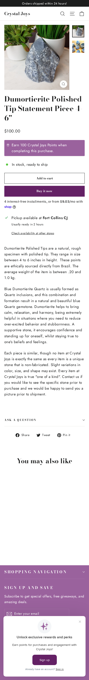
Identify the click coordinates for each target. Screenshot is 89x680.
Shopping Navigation (35, 572)
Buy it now (44, 191)
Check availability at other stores (32, 233)
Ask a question (20, 420)
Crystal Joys (17, 13)
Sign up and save (28, 587)
